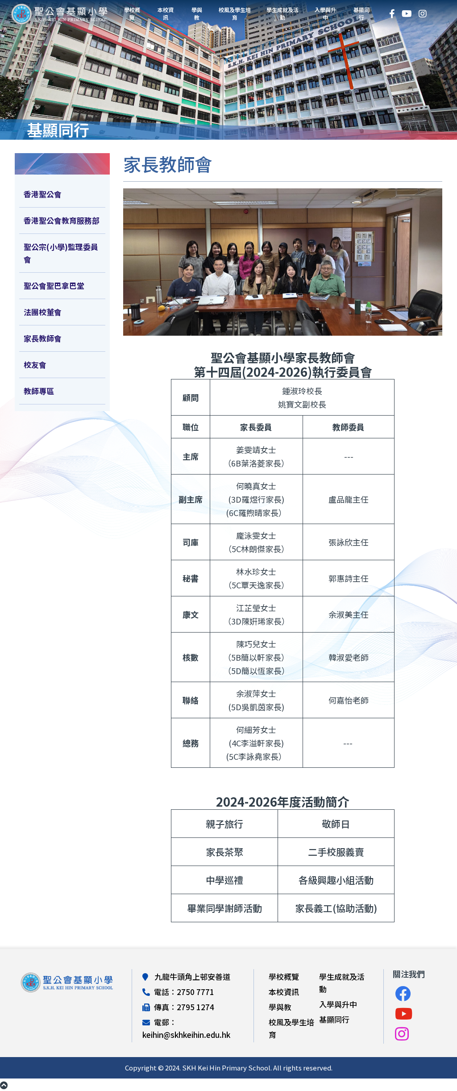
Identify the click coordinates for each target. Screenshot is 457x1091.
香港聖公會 (43, 194)
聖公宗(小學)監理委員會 (61, 253)
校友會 (35, 364)
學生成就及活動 (282, 13)
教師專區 (39, 390)
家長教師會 (43, 338)
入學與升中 (325, 13)
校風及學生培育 (235, 13)
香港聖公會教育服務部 (62, 220)
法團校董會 (43, 311)
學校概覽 (132, 13)
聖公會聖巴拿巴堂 (54, 285)
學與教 (196, 13)
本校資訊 (166, 13)
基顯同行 (361, 13)
